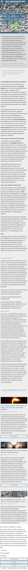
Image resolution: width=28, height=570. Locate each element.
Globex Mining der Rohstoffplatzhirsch (14, 70)
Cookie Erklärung (23, 568)
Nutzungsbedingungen (6, 382)
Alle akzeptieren (14, 559)
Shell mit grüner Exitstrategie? (12, 74)
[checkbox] (0, 550)
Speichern (14, 562)
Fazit (4, 75)
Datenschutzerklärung (12, 568)
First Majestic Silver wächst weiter (13, 72)
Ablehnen (14, 565)
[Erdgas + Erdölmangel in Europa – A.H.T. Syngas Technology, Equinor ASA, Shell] (14, 494)
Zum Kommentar (14, 436)
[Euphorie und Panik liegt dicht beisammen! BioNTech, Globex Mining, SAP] (14, 445)
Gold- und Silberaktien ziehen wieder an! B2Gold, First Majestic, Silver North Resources (13, 407)
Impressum (4, 568)
